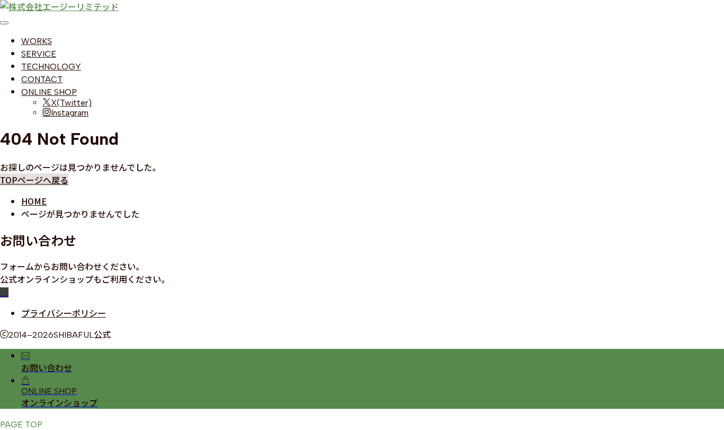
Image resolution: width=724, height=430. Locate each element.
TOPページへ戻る (34, 179)
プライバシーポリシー (63, 312)
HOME (34, 201)
